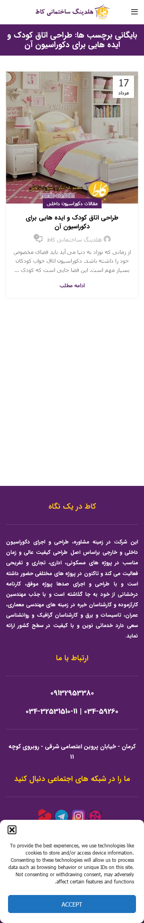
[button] (12, 830)
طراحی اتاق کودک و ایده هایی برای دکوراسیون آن (72, 222)
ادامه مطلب (72, 285)
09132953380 (72, 693)
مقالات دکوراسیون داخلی (72, 203)
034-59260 (101, 711)
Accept (72, 904)
